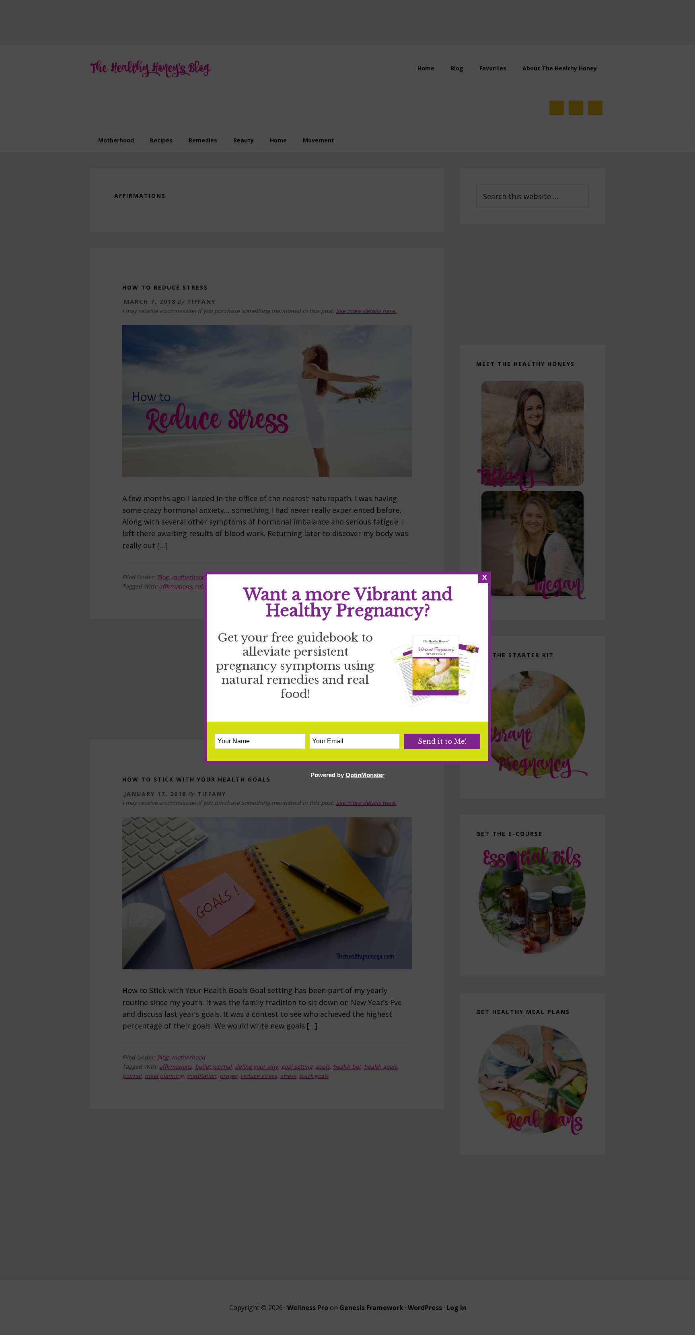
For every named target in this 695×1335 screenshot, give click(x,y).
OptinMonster (365, 774)
